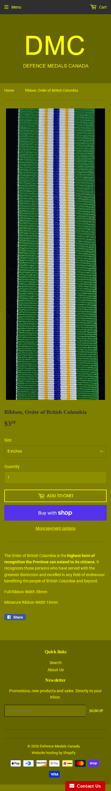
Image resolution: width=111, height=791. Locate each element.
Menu (16, 7)
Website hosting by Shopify (53, 753)
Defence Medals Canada (60, 746)
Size (7, 440)
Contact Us (87, 786)
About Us (56, 669)
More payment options (55, 528)
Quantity (12, 466)
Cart (102, 7)
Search (56, 662)
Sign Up (96, 711)
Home (9, 90)
